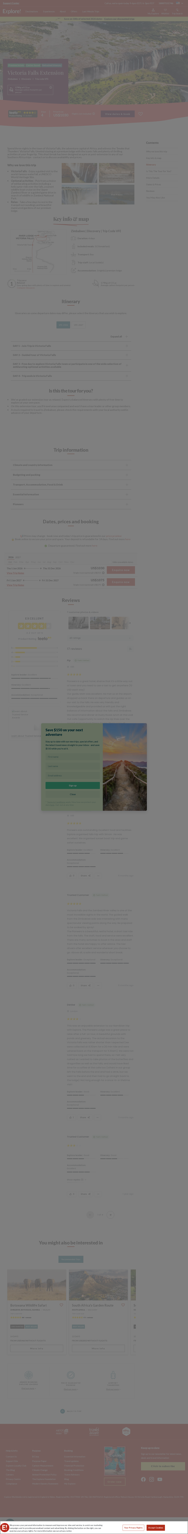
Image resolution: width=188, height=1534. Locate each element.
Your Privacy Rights (133, 1527)
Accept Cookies (155, 1527)
